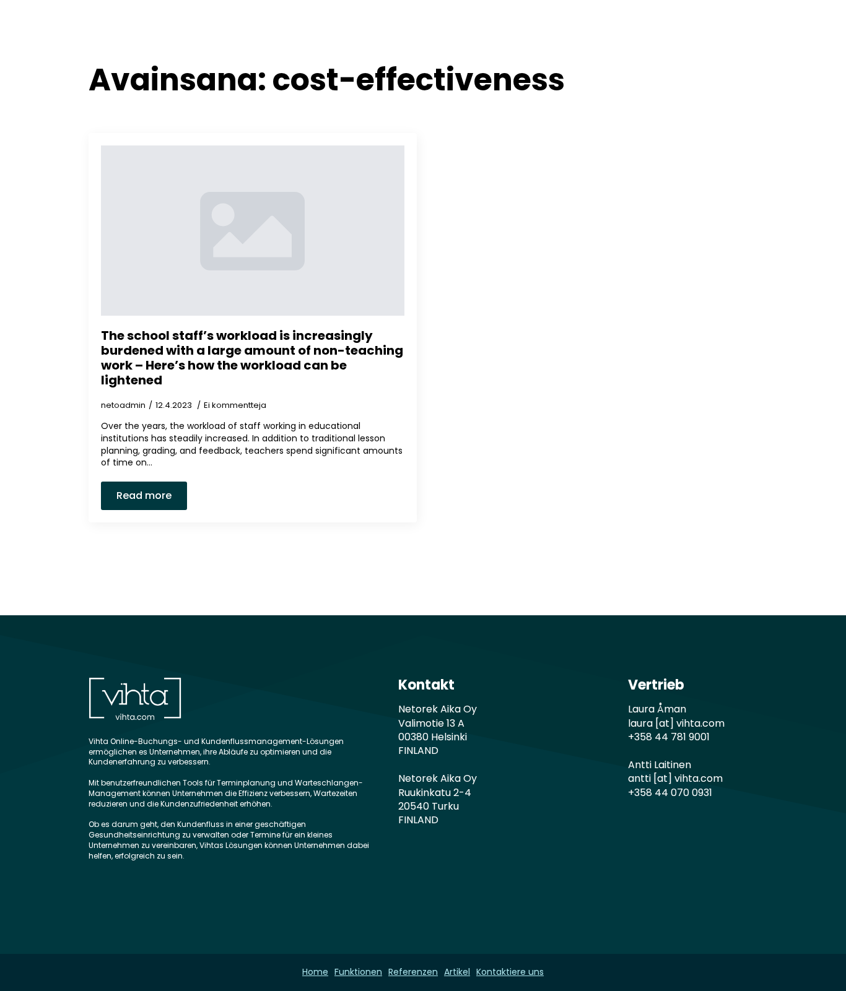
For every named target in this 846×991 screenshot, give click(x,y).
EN (707, 32)
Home (340, 32)
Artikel (556, 32)
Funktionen (407, 32)
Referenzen (488, 32)
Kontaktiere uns (636, 32)
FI (741, 32)
